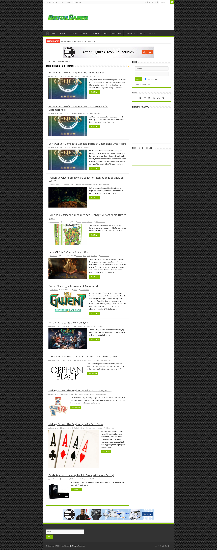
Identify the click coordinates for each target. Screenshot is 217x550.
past (88, 256)
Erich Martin (54, 290)
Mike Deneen (54, 479)
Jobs (68, 2)
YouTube (152, 33)
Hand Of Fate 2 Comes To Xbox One (68, 252)
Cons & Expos (130, 33)
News (54, 33)
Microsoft (79, 256)
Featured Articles (89, 394)
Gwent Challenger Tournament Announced (73, 286)
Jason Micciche (54, 185)
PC (81, 326)
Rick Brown (53, 256)
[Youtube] (152, 2)
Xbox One (94, 256)
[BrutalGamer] (68, 17)
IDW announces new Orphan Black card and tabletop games (82, 356)
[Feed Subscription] (128, 66)
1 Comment (96, 76)
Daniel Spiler (54, 76)
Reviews (63, 33)
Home (47, 33)
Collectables (80, 428)
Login (63, 2)
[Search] (172, 2)
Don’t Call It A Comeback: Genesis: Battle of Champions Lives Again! (87, 143)
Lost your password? (142, 84)
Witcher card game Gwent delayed (68, 322)
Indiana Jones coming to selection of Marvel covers (78, 41)
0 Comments (96, 113)
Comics (105, 33)
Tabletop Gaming (82, 76)
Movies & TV (116, 33)
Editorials (95, 33)
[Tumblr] (157, 2)
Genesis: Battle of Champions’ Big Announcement (76, 72)
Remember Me (151, 79)
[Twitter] (150, 2)
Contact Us (77, 2)
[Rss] (145, 2)
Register (56, 2)
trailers (95, 185)
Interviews (84, 33)
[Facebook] (147, 2)
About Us (47, 2)
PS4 (84, 326)
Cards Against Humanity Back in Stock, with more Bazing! (81, 475)
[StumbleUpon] (155, 2)
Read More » (95, 92)
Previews (73, 33)
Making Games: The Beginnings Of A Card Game (75, 424)
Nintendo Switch (87, 185)
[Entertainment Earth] (108, 52)
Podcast (142, 33)
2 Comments (96, 479)
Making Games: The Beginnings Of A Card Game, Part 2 (80, 390)
